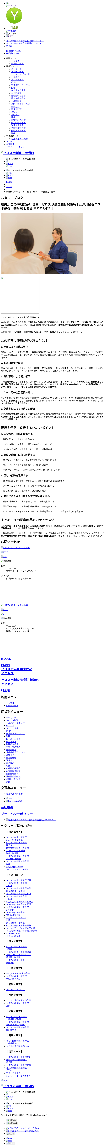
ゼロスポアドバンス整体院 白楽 (20, 928)
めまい (14, 82)
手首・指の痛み (18, 98)
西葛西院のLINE (13, 51)
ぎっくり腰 (16, 69)
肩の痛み (15, 114)
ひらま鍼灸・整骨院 (15, 923)
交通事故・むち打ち (20, 85)
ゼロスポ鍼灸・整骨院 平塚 (18, 925)
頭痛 (13, 133)
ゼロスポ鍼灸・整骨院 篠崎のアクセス (23, 43)
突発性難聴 (16, 109)
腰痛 (13, 117)
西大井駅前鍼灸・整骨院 (17, 848)
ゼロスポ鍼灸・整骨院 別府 (18, 1057)
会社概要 (10, 144)
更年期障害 (16, 101)
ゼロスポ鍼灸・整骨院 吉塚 (18, 1065)
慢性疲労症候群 (18, 96)
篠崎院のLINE (12, 53)
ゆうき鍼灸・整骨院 (15, 891)
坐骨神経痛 (16, 93)
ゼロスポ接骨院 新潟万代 (17, 1046)
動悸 (13, 88)
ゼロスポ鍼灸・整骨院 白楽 (18, 888)
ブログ (9, 141)
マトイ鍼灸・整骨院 (15, 912)
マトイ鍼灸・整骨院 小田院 (18, 904)
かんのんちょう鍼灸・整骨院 (19, 902)
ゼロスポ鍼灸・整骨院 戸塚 (18, 880)
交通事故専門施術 (19, 139)
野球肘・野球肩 (18, 131)
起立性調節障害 (18, 123)
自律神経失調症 (18, 120)
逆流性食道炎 (17, 125)
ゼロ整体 (15, 61)
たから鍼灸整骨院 (14, 840)
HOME (9, 182)
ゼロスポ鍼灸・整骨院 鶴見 (18, 894)
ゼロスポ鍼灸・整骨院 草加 (18, 952)
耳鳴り (14, 112)
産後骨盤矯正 (17, 63)
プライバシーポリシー (16, 147)
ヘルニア (15, 77)
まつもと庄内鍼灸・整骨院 (18, 1000)
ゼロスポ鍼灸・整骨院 (16, 837)
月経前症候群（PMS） (21, 104)
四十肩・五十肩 (18, 90)
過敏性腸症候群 (18, 128)
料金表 (9, 46)
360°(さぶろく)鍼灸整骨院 (18, 973)
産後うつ (15, 106)
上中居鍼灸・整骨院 (15, 990)
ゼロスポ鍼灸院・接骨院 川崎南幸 (21, 931)
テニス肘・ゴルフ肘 (20, 74)
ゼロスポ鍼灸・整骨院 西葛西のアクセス (25, 41)
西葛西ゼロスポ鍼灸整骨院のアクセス (16, 669)
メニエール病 (17, 80)
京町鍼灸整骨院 (13, 915)
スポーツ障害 (17, 72)
